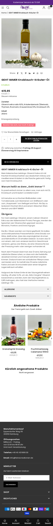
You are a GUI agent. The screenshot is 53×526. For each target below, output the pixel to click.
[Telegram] (34, 73)
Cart (38, 523)
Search (48, 523)
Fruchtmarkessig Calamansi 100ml (39, 350)
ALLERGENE (9, 289)
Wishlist (27, 523)
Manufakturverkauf (14, 429)
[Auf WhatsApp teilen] (38, 73)
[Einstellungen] (43, 7)
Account (16, 523)
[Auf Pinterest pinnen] (26, 73)
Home (4, 13)
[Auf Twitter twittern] (22, 73)
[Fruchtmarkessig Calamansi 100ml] (39, 330)
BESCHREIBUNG (11, 162)
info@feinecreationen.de (21, 457)
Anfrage (38, 132)
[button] (49, 7)
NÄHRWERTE (10, 296)
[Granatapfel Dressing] (13, 330)
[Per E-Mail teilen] (42, 73)
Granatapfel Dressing (13, 349)
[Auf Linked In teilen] (30, 73)
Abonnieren (11, 484)
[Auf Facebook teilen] (18, 73)
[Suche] (7, 7)
